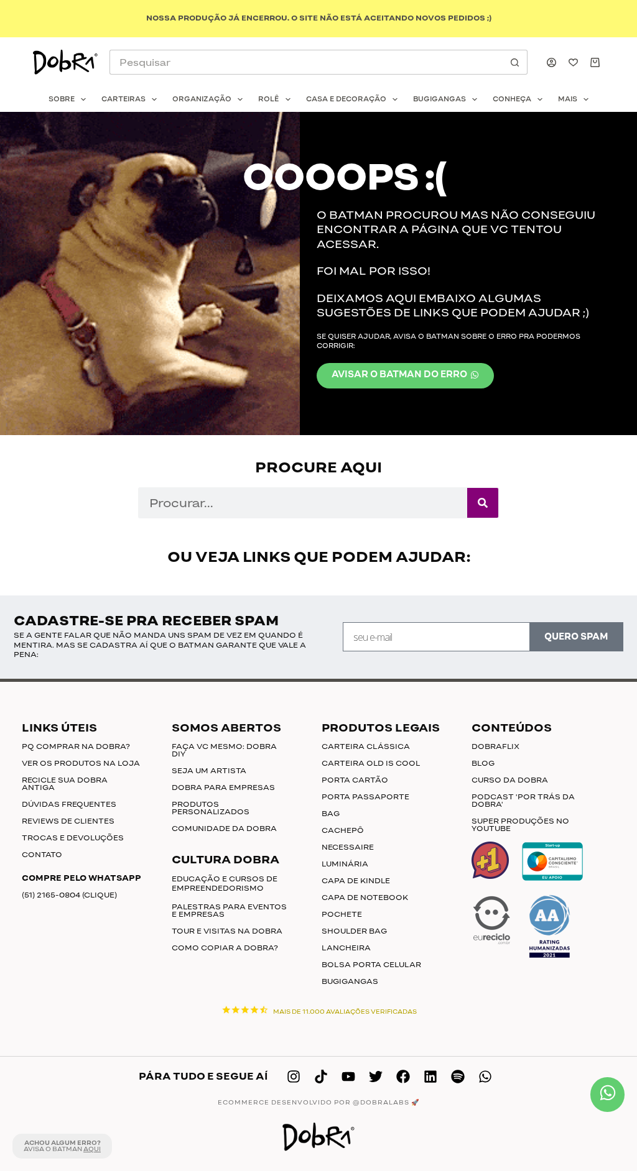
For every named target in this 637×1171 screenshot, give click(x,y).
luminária (345, 864)
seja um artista (209, 770)
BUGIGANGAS (350, 981)
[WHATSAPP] (485, 1076)
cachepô (343, 830)
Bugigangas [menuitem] (439, 99)
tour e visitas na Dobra (227, 931)
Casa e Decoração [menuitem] (346, 99)
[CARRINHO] (597, 62)
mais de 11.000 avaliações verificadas (345, 1012)
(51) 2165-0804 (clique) (69, 895)
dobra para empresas (223, 787)
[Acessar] (551, 62)
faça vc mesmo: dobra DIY (224, 750)
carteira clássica (366, 746)
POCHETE (342, 914)
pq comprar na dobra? (76, 746)
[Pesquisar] (482, 503)
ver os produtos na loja (81, 763)
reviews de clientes (68, 821)
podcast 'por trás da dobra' (523, 800)
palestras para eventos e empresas (229, 910)
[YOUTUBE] (348, 1076)
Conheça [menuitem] (512, 99)
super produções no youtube (520, 825)
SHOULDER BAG (354, 931)
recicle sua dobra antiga (65, 784)
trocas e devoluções (73, 837)
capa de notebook (365, 897)
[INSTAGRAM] (293, 1076)
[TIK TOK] (321, 1076)
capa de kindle (356, 880)
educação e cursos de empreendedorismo (224, 884)
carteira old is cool (371, 763)
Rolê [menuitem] (268, 99)
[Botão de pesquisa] (515, 62)
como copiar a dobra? (225, 948)
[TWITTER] (375, 1076)
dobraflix (495, 746)
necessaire (348, 847)
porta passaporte (365, 796)
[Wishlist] (573, 62)
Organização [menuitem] (201, 99)
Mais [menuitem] (567, 99)
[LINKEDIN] (430, 1076)
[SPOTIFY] (458, 1076)
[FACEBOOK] (403, 1076)
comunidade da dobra (224, 828)
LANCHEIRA (346, 948)
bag (331, 813)
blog (483, 763)
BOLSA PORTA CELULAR (371, 964)
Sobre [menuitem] (62, 99)
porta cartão (355, 780)
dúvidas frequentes (69, 804)
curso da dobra (510, 780)
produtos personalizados (210, 808)
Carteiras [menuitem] (123, 99)
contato (42, 854)
